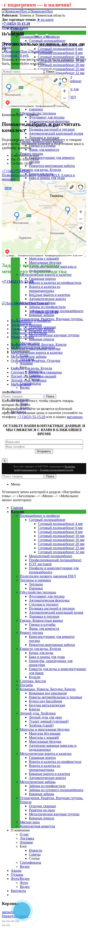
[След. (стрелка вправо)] (8, 925)
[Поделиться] (8, 921)
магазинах (75, 417)
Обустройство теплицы (29, 333)
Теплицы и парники (26, 325)
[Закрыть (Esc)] (3, 921)
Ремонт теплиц (22, 337)
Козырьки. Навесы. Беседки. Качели (39, 344)
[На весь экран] (12, 921)
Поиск (50, 71)
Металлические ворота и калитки (37, 352)
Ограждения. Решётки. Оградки (35, 361)
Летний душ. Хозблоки (28, 380)
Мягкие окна (21, 384)
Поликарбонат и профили (31, 321)
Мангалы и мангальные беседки (35, 348)
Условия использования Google (56, 469)
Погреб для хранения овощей (33, 376)
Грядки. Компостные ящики (32, 329)
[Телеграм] (50, 295)
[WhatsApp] (37, 295)
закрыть (8, 912)
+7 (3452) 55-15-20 (16, 24)
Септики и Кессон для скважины (36, 372)
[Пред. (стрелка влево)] (3, 925)
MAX (55, 175)
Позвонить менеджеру (19, 175)
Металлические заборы (28, 356)
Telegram (44, 175)
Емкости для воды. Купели (31, 368)
